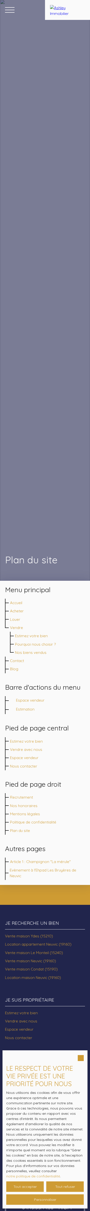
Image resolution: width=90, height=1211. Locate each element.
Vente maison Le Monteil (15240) (34, 952)
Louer (15, 619)
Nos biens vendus (30, 652)
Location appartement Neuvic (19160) (38, 944)
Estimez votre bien (31, 635)
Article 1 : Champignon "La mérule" (40, 861)
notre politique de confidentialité (33, 1176)
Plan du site (20, 830)
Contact (17, 660)
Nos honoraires (24, 805)
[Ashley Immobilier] (67, 10)
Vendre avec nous (26, 749)
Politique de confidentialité (33, 822)
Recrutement (21, 797)
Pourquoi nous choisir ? (35, 644)
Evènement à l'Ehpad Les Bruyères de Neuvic (43, 873)
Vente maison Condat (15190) (31, 969)
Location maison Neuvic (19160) (33, 977)
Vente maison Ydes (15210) (29, 935)
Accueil (16, 602)
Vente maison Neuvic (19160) (30, 960)
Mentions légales (25, 813)
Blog (14, 668)
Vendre (16, 627)
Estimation (25, 709)
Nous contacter (23, 766)
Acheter (17, 610)
